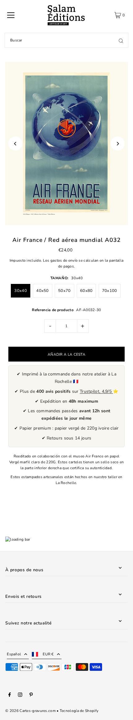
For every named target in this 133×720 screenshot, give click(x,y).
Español (14, 654)
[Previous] (15, 144)
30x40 (20, 291)
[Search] (121, 40)
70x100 (109, 291)
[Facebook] (9, 695)
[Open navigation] (11, 15)
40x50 (42, 291)
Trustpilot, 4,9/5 (96, 391)
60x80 (86, 291)
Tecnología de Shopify (79, 710)
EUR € (48, 654)
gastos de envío (64, 260)
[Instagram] (20, 695)
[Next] (118, 144)
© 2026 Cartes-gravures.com (30, 710)
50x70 (64, 291)
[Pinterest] (31, 695)
